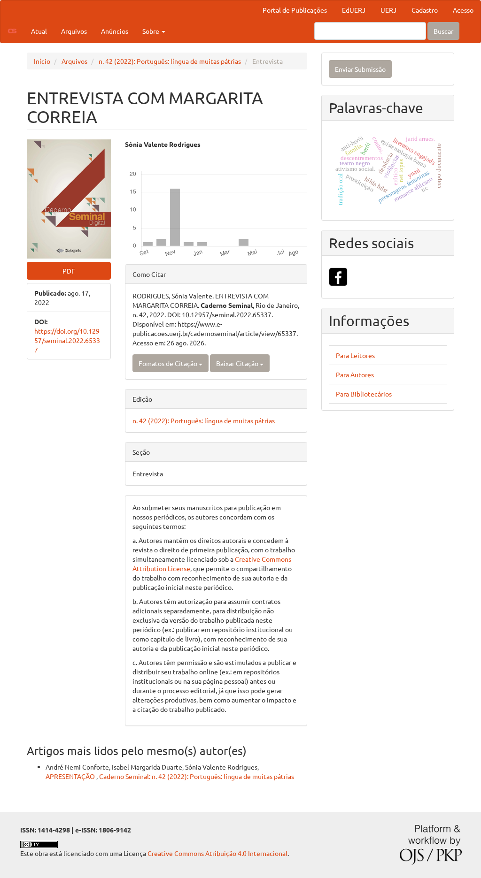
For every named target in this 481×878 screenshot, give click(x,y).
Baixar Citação (238, 363)
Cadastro (424, 10)
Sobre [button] (151, 31)
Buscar (443, 31)
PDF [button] (68, 271)
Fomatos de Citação (169, 363)
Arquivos (74, 31)
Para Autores (355, 374)
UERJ (388, 10)
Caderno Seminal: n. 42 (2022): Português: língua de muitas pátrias (196, 776)
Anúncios (114, 31)
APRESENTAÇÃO (71, 776)
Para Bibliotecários (364, 393)
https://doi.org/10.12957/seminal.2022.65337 (67, 340)
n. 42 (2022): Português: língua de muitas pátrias (170, 61)
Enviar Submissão (360, 69)
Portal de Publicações (295, 10)
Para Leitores (355, 355)
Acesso (463, 10)
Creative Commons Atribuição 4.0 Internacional (217, 853)
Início (42, 61)
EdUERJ (353, 10)
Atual (39, 31)
